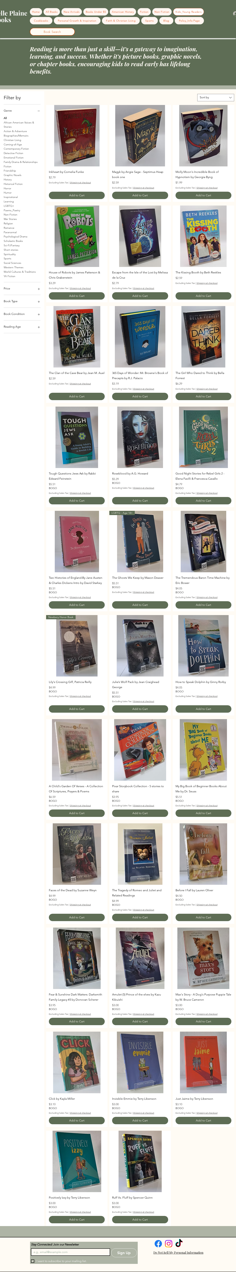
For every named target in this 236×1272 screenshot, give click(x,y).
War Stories (10, 219)
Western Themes (13, 267)
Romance (9, 227)
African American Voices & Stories (19, 125)
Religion (8, 223)
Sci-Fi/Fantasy (12, 245)
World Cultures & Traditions (20, 271)
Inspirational (11, 197)
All (5, 118)
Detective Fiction (13, 153)
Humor (8, 192)
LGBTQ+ (9, 206)
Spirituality (10, 254)
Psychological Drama (15, 236)
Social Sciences (12, 263)
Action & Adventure (15, 131)
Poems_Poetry (12, 210)
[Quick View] (76, 135)
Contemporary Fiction (16, 148)
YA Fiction (9, 276)
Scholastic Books (13, 241)
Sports (7, 258)
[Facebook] (158, 1244)
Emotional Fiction (14, 157)
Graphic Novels (12, 175)
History (8, 179)
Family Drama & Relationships (21, 162)
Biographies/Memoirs (16, 135)
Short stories (11, 249)
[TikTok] (179, 1244)
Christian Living (12, 140)
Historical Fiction (13, 184)
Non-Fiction (10, 214)
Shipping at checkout (80, 182)
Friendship (10, 170)
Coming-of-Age (13, 144)
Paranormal (10, 232)
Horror (7, 188)
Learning (9, 201)
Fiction (7, 166)
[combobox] (215, 97)
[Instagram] (168, 1244)
